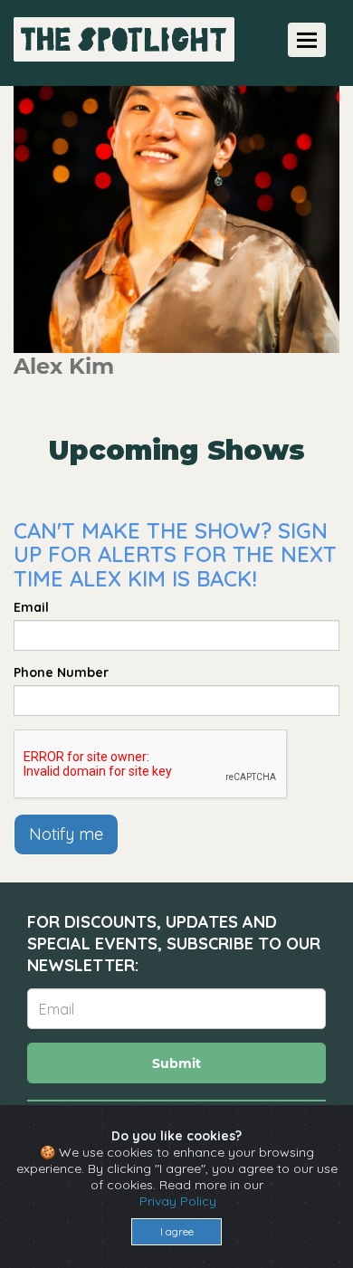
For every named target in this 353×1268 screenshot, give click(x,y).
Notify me (66, 834)
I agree (177, 1231)
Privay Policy (177, 1201)
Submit (176, 1063)
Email (31, 607)
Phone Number (61, 672)
